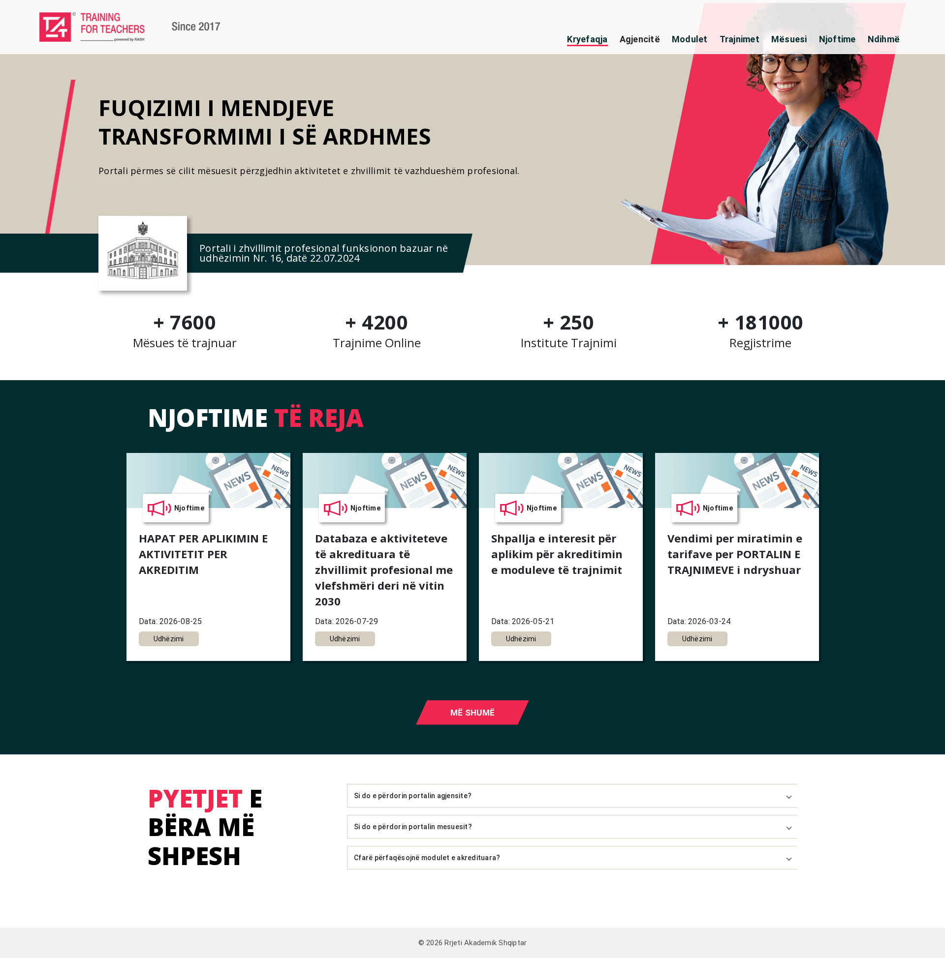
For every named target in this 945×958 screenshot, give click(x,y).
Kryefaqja (587, 39)
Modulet (690, 39)
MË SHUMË (472, 713)
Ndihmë (884, 39)
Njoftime (837, 39)
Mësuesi (789, 39)
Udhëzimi (169, 639)
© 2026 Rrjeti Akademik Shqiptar (472, 942)
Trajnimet (739, 39)
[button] (572, 795)
